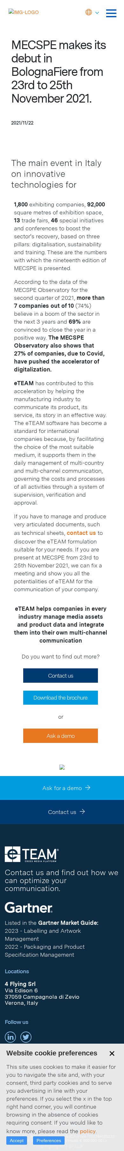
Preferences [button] (49, 1140)
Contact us (60, 675)
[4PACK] (32, 854)
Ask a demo (60, 735)
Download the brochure (60, 697)
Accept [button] (17, 1140)
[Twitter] (25, 1036)
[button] (92, 13)
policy (88, 1131)
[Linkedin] (10, 1036)
